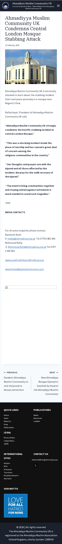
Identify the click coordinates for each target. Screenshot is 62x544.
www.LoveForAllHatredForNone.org (24, 260)
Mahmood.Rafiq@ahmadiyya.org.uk (27, 246)
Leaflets (37, 421)
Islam (6, 418)
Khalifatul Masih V (11, 475)
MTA (5, 466)
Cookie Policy (9, 441)
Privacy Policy (9, 437)
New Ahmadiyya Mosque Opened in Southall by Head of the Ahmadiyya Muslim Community (46, 383)
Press (6, 424)
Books (36, 415)
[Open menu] (58, 5)
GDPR (6, 444)
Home (6, 415)
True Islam (8, 472)
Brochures (38, 418)
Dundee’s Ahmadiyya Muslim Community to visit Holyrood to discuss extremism (16, 381)
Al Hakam (8, 469)
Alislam (7, 463)
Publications (9, 427)
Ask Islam (8, 478)
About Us (7, 421)
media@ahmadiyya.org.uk (21, 238)
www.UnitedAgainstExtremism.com (24, 269)
